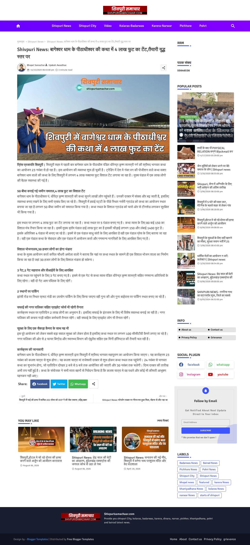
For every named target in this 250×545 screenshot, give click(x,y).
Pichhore (186, 26)
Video (108, 26)
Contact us (217, 329)
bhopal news (186, 482)
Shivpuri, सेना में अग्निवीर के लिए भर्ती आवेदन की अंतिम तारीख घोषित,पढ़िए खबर (214, 187)
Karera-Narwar (162, 26)
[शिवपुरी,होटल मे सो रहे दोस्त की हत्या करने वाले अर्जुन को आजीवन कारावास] (186, 225)
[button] (233, 26)
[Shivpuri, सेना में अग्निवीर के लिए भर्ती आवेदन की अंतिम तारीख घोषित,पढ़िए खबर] (186, 189)
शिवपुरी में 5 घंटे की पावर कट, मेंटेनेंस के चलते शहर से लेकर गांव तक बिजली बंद (214, 205)
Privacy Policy (189, 337)
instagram (193, 374)
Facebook (42, 384)
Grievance (216, 337)
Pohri (202, 26)
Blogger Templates (37, 539)
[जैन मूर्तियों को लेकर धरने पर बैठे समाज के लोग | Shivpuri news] (186, 171)
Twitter (61, 384)
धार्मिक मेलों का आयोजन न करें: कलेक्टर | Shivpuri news (212, 257)
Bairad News (210, 463)
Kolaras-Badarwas (131, 26)
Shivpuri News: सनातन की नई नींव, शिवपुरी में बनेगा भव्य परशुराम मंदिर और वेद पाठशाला (145, 461)
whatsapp (223, 365)
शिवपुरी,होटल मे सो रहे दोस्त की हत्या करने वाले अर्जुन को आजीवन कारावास (41, 459)
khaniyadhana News (191, 488)
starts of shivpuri (210, 495)
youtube (223, 374)
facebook (194, 365)
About (183, 539)
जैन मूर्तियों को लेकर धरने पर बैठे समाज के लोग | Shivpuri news (213, 167)
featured (204, 482)
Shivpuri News (61, 26)
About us (186, 329)
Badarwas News (188, 463)
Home (173, 539)
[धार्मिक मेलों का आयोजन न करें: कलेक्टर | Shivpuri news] (186, 260)
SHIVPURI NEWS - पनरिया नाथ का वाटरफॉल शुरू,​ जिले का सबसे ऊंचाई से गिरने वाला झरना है (214, 295)
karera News (221, 482)
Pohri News (209, 469)
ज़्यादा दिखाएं (163, 420)
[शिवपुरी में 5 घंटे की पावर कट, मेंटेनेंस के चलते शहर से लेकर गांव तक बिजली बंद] (186, 207)
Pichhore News (188, 469)
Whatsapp (80, 384)
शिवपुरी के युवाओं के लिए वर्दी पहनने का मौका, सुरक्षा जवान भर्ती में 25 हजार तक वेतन (214, 241)
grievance (229, 539)
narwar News (187, 495)
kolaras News (216, 488)
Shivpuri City (87, 26)
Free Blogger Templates (80, 539)
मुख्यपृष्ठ (20, 41)
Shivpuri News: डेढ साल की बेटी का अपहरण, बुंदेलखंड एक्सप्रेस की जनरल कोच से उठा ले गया (91, 461)
